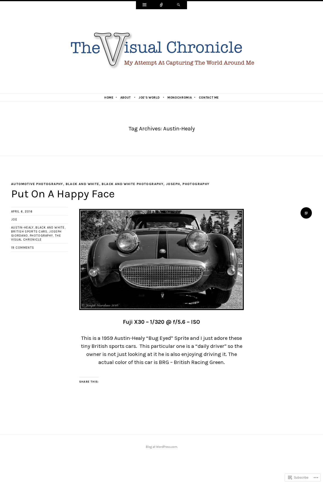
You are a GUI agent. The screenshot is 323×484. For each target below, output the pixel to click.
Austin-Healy (22, 227)
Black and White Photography (132, 184)
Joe (14, 219)
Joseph (173, 184)
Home (108, 97)
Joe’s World (149, 97)
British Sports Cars (29, 231)
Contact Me (209, 97)
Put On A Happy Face (63, 193)
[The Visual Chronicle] (161, 51)
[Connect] (161, 5)
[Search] (178, 5)
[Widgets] (144, 5)
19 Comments (22, 247)
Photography (196, 184)
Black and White (82, 184)
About (125, 97)
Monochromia (179, 97)
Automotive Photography (37, 184)
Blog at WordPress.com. (162, 447)
